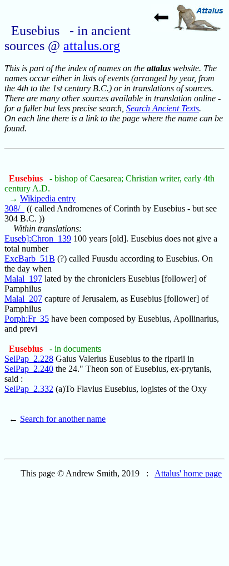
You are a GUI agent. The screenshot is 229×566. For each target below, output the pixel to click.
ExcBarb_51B (29, 258)
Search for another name (63, 419)
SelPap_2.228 (28, 358)
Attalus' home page (188, 473)
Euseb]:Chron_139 (37, 238)
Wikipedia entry (48, 198)
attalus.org (91, 45)
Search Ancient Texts (162, 108)
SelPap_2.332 (28, 388)
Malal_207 (23, 298)
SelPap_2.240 (28, 368)
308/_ (14, 208)
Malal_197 (23, 278)
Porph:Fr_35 (26, 318)
